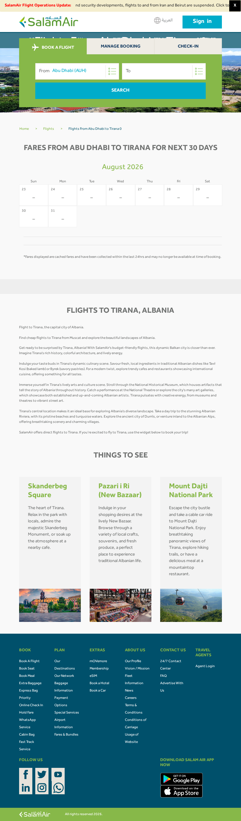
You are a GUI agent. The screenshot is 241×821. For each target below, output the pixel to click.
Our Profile (133, 661)
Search (120, 90)
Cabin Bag (27, 735)
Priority (25, 698)
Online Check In (31, 705)
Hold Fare (26, 713)
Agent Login (205, 666)
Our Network (64, 676)
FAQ (163, 676)
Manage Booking (120, 47)
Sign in (202, 22)
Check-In (188, 47)
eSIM (93, 676)
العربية (167, 20)
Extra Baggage (30, 683)
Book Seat (27, 669)
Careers (131, 698)
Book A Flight (29, 661)
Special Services (66, 713)
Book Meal (27, 676)
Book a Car (98, 691)
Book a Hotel (99, 683)
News (129, 691)
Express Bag (28, 691)
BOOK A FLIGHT (57, 48)
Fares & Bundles (66, 735)
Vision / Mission (137, 669)
